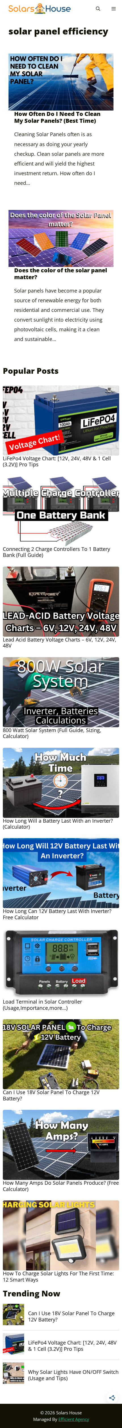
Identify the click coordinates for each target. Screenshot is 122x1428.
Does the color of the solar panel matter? (60, 273)
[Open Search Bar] (98, 8)
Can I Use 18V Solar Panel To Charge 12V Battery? (71, 1316)
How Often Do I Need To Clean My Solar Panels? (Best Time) (57, 117)
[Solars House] (37, 8)
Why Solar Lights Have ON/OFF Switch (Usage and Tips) (73, 1375)
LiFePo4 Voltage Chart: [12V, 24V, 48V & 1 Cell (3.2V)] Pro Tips (72, 1346)
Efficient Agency (73, 1419)
